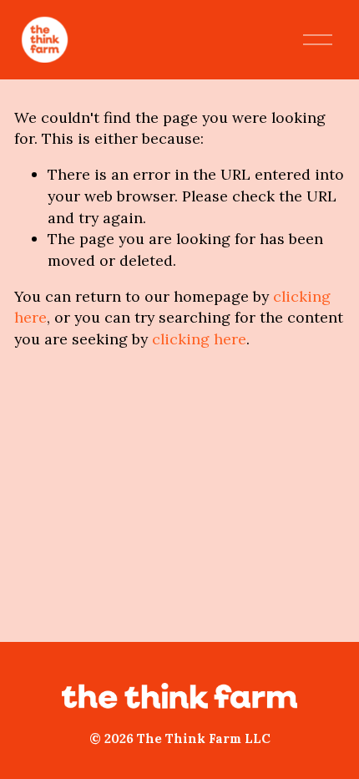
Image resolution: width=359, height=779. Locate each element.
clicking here (199, 339)
